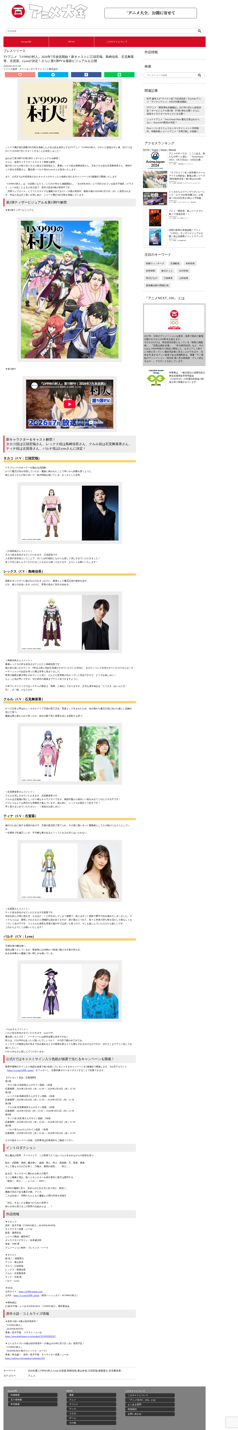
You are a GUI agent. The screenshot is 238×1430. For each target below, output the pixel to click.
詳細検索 (15, 1395)
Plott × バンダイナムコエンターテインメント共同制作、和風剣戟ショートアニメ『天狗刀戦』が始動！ (173, 130)
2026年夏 (33, 1370)
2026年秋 (183, 270)
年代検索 (15, 1404)
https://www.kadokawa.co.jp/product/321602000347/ (30, 1336)
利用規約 (132, 1409)
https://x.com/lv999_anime (20, 1070)
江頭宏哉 (93, 1370)
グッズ (72, 1409)
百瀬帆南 (174, 263)
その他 (72, 1422)
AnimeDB (26, 41)
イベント (73, 1404)
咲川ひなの (151, 278)
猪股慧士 (103, 1370)
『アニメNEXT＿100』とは (141, 1400)
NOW (146, 149)
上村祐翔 (183, 278)
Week (163, 149)
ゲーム (72, 1418)
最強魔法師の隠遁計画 (157, 285)
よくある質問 (134, 1404)
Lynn (55, 1370)
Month (172, 149)
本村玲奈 (190, 263)
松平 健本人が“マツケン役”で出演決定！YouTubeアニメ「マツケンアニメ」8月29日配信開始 (174, 100)
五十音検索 (16, 1399)
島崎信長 (72, 1370)
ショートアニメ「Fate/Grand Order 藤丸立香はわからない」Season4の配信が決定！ (173, 121)
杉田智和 (150, 270)
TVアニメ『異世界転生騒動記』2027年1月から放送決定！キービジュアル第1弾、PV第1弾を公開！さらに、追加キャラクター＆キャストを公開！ (174, 110)
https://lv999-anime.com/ (31, 1291)
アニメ (31, 1375)
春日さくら (167, 270)
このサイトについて (117, 41)
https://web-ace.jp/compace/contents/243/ (25, 1358)
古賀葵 (62, 1370)
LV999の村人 (45, 1370)
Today (155, 149)
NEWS (71, 41)
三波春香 (168, 278)
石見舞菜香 (115, 1370)
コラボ (72, 1413)
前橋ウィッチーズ (155, 263)
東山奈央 (82, 1370)
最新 (71, 1395)
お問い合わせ (134, 1414)
